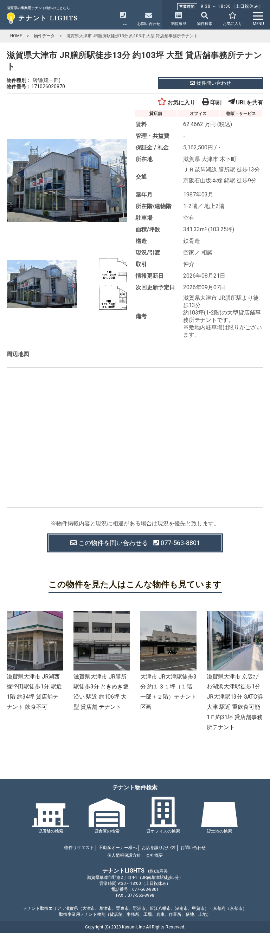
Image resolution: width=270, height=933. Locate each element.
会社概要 (154, 855)
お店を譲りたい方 (158, 847)
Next (118, 180)
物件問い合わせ (214, 83)
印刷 (215, 102)
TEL (123, 23)
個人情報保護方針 (124, 855)
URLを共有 (249, 102)
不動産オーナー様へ (118, 847)
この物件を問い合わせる (139, 542)
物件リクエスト (79, 847)
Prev (15, 180)
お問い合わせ (193, 847)
